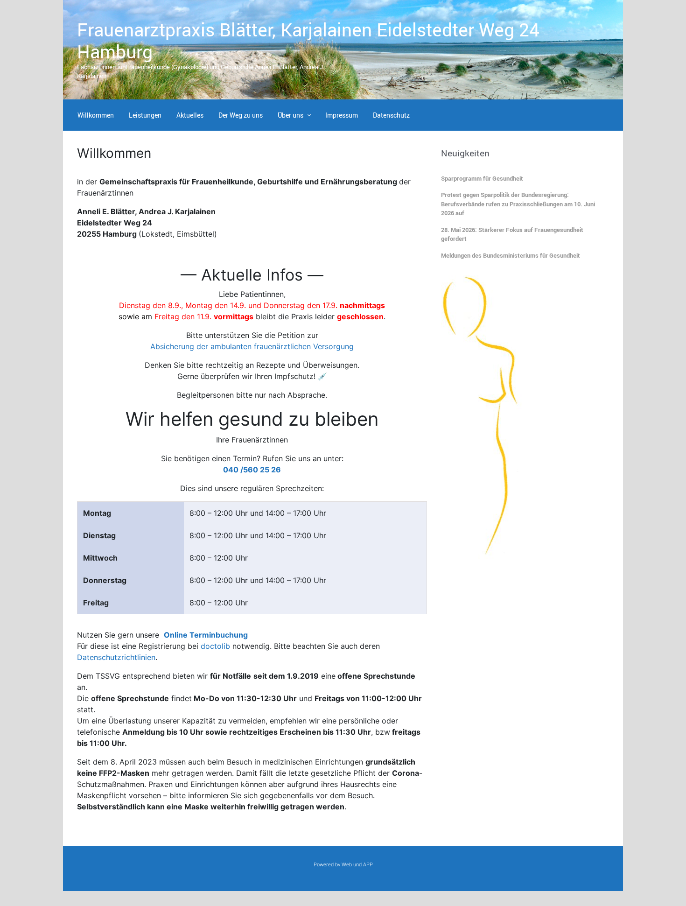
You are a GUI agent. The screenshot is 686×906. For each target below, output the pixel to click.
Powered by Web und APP (343, 864)
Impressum (341, 115)
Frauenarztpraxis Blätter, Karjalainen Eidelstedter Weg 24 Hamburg (308, 40)
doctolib (215, 646)
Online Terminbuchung (206, 634)
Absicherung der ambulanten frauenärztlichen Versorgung (252, 346)
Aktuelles (189, 115)
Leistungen (145, 115)
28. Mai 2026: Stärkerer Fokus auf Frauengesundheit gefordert (512, 234)
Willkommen (95, 115)
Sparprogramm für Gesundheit (482, 178)
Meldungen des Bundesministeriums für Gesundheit (510, 255)
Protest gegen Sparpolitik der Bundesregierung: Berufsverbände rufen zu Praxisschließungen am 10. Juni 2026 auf (518, 203)
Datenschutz (391, 115)
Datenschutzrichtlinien (116, 657)
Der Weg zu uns (240, 115)
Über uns (290, 115)
